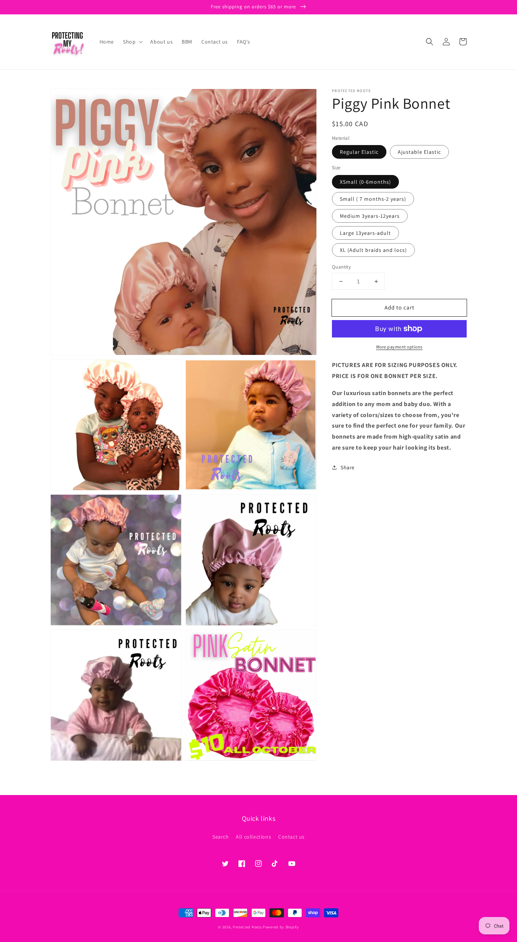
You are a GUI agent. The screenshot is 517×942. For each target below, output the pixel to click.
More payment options (399, 347)
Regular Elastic (359, 151)
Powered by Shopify (281, 927)
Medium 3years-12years (370, 215)
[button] (132, 42)
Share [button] (348, 467)
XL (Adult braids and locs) (373, 250)
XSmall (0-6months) (365, 181)
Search (220, 836)
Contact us (291, 836)
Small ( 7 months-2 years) (373, 198)
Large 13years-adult (365, 233)
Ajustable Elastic (419, 151)
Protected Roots (247, 927)
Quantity (341, 267)
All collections (253, 836)
